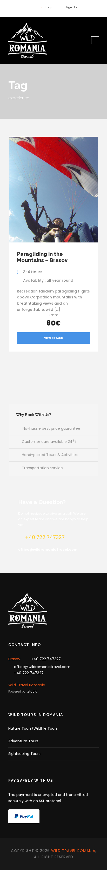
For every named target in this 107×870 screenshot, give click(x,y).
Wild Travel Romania (26, 685)
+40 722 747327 (46, 659)
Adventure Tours (23, 741)
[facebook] (32, 7)
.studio (32, 691)
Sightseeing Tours (24, 753)
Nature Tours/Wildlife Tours (33, 728)
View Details (53, 338)
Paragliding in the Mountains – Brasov (42, 257)
